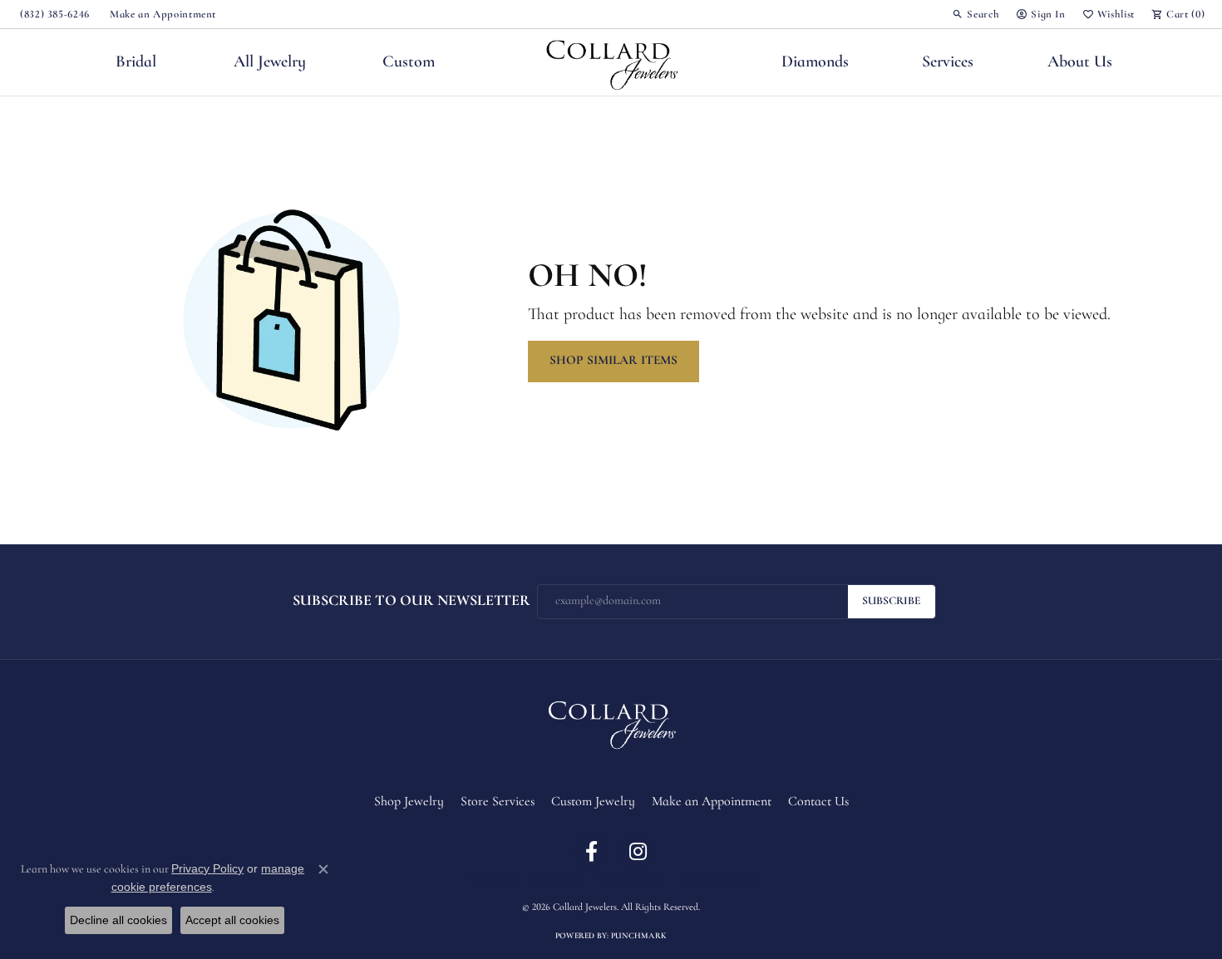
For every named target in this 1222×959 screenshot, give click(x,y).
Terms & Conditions (629, 879)
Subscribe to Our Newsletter (411, 601)
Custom (408, 62)
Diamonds (815, 62)
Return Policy (490, 879)
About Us (1079, 62)
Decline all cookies (118, 920)
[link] (53, 14)
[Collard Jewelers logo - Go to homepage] (611, 62)
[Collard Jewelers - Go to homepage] (611, 722)
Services (947, 62)
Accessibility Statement (716, 879)
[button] (975, 14)
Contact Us (818, 802)
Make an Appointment (711, 802)
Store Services (498, 802)
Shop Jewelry (409, 802)
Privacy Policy (554, 879)
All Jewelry (270, 62)
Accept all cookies (232, 920)
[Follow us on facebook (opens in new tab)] (591, 851)
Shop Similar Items (613, 360)
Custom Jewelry (593, 802)
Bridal (136, 62)
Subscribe (891, 601)
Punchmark (639, 936)
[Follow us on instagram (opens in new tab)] (637, 851)
